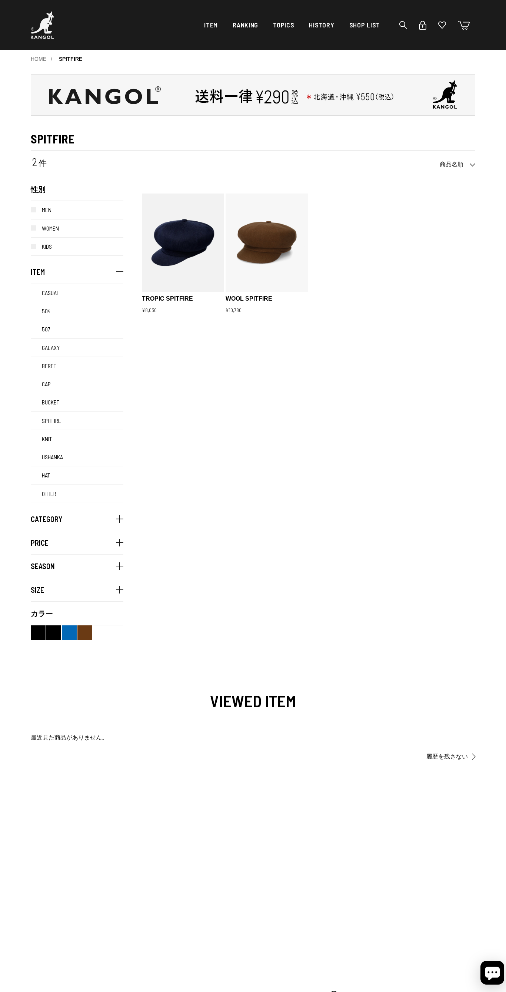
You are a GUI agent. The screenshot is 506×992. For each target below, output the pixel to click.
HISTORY (321, 25)
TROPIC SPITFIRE (167, 298)
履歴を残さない (447, 756)
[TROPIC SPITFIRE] (183, 243)
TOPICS (283, 25)
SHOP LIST (364, 25)
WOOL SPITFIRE (249, 298)
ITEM (211, 25)
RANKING (245, 25)
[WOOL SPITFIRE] (266, 243)
